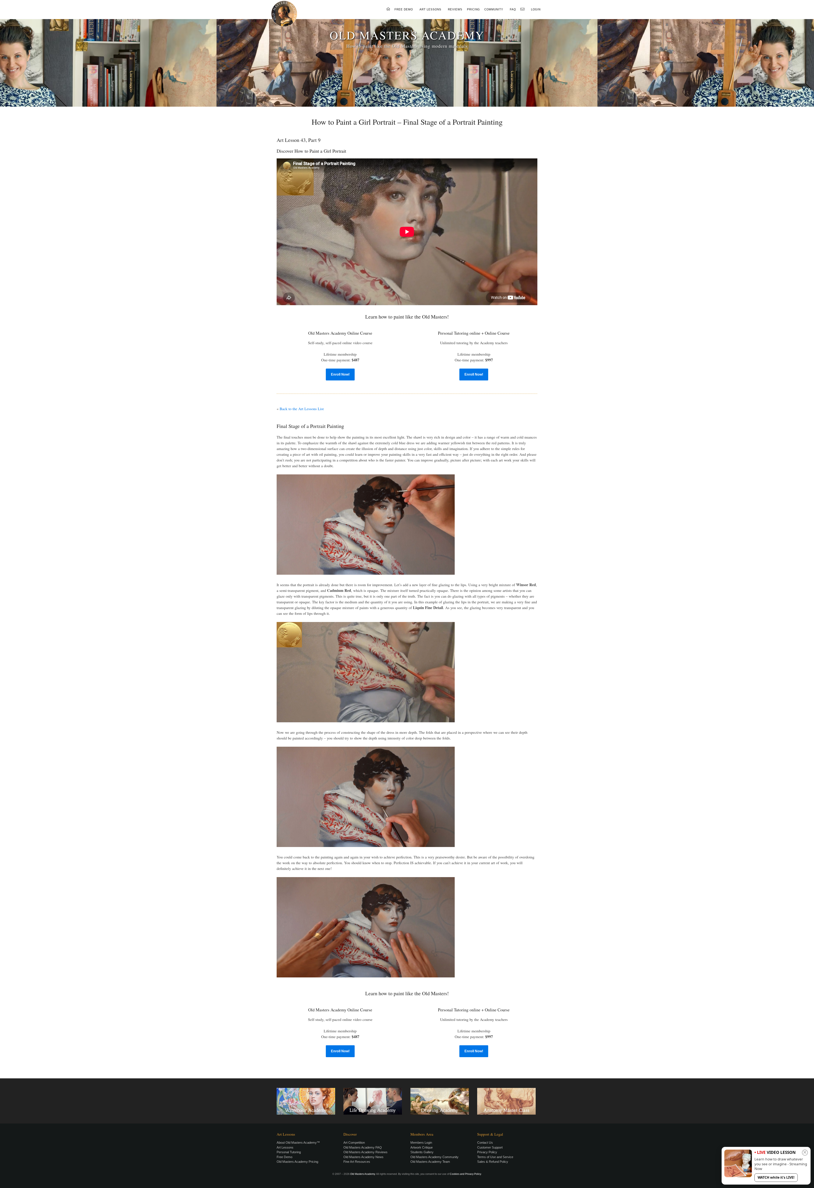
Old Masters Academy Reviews (365, 1152)
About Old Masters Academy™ (298, 1142)
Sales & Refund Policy (492, 1161)
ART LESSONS (430, 9)
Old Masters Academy (362, 1174)
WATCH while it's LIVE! (776, 1177)
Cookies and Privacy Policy (465, 1174)
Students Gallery (421, 1152)
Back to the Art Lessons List (302, 408)
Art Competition (354, 1142)
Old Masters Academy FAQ (362, 1147)
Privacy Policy (487, 1152)
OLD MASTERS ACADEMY (407, 35)
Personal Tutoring (289, 1152)
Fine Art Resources (356, 1161)
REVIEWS (455, 9)
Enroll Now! (340, 374)
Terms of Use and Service (495, 1157)
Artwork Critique (421, 1147)
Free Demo (284, 1157)
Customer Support (490, 1147)
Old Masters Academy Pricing (297, 1161)
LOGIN (536, 9)
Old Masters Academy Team (430, 1161)
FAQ (513, 9)
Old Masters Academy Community (434, 1157)
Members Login (421, 1142)
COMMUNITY (493, 9)
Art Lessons (285, 1147)
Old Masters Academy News (363, 1157)
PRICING (473, 9)
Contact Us (485, 1142)
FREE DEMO (403, 9)
